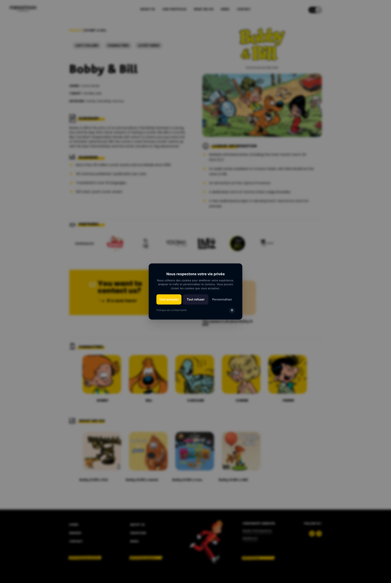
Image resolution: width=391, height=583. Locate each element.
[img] (232, 310)
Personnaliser (222, 299)
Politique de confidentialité (171, 310)
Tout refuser (196, 299)
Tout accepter (169, 299)
